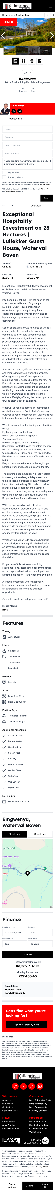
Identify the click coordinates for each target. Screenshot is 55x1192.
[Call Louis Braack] (13, 111)
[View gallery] (15, 61)
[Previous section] (3, 205)
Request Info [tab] (15, 118)
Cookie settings (12, 1185)
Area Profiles (8, 1125)
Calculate (27, 954)
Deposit (31, 927)
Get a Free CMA (10, 1110)
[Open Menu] (49, 6)
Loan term (32, 938)
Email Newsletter (10, 1128)
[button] (3, 35)
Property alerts (15, 177)
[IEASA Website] (11, 1141)
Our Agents (7, 1103)
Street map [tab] (15, 834)
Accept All (45, 1185)
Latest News (8, 1121)
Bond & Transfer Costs (40, 1100)
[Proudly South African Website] (36, 1141)
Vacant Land (35, 1132)
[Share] (52, 15)
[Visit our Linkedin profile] (23, 1086)
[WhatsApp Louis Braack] (19, 111)
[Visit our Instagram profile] (31, 1086)
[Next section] (12, 205)
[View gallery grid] (23, 61)
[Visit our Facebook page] (15, 1086)
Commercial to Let (38, 1128)
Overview (36, 205)
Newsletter (13, 172)
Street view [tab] (40, 834)
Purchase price (8, 927)
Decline (29, 1185)
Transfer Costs (13, 989)
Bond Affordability (15, 992)
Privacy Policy (45, 184)
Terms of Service (11, 191)
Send (46, 198)
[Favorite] (46, 15)
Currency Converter (38, 1110)
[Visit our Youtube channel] (39, 1086)
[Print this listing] (31, 61)
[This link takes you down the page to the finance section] (28, 266)
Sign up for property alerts (26, 1024)
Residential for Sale (38, 1125)
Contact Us (7, 1107)
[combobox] (44, 943)
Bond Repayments (38, 1107)
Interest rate (7, 938)
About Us (6, 1100)
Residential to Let (37, 1121)
